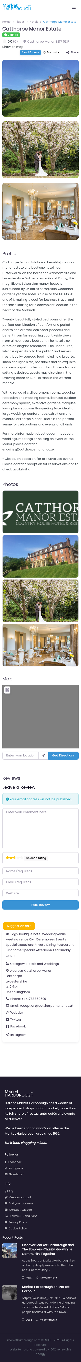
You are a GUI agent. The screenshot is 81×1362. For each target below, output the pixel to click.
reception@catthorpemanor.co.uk (47, 1005)
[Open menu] (74, 7)
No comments (49, 1277)
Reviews (11, 778)
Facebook (18, 1026)
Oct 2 (29, 1319)
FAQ (10, 1191)
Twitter (15, 1019)
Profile (9, 253)
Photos (10, 484)
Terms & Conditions (23, 1216)
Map (7, 679)
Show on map (12, 47)
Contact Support (20, 1210)
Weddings (51, 964)
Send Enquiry (30, 52)
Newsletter (16, 1174)
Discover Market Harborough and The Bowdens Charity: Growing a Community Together (48, 1249)
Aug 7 (29, 1277)
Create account (20, 1197)
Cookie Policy (18, 1228)
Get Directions (63, 755)
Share (75, 52)
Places (20, 22)
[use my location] (43, 755)
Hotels (34, 22)
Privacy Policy (18, 1222)
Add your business (21, 1204)
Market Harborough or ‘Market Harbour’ (46, 1289)
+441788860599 (33, 999)
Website (16, 1012)
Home (6, 22)
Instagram (18, 1035)
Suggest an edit (19, 926)
